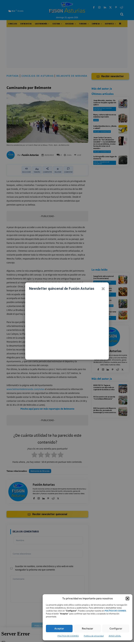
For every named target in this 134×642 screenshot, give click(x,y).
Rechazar (87, 628)
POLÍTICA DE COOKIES (68, 636)
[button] (127, 598)
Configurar (115, 628)
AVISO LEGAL (115, 636)
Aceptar (59, 628)
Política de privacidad (94, 636)
